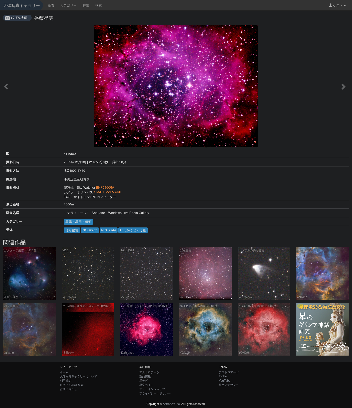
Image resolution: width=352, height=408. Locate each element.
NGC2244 (108, 230)
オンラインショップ (152, 389)
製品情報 (145, 376)
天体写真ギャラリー (21, 5)
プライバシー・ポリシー (155, 393)
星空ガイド (146, 384)
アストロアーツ (149, 372)
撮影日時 (12, 162)
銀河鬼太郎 (19, 17)
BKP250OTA (105, 187)
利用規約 (65, 380)
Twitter (223, 376)
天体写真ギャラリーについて (78, 376)
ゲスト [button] (338, 5)
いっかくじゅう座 (133, 230)
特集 (86, 5)
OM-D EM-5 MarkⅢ (107, 192)
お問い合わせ (68, 389)
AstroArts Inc (171, 403)
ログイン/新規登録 (72, 384)
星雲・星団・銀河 (78, 221)
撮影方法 (12, 170)
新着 (51, 5)
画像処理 (12, 213)
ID (7, 153)
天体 (9, 229)
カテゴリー (68, 5)
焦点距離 (12, 204)
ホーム (64, 372)
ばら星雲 (71, 230)
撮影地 (11, 179)
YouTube (224, 380)
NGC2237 (89, 230)
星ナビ (143, 380)
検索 (98, 5)
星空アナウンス (229, 384)
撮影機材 (12, 187)
